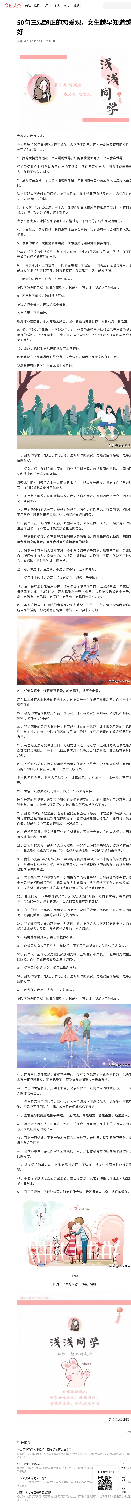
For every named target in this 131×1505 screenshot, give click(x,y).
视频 (57, 5)
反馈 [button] (123, 1480)
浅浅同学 (50, 41)
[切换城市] (50, 5)
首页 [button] (123, 1468)
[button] (28, 5)
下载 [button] (123, 1489)
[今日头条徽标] (12, 5)
